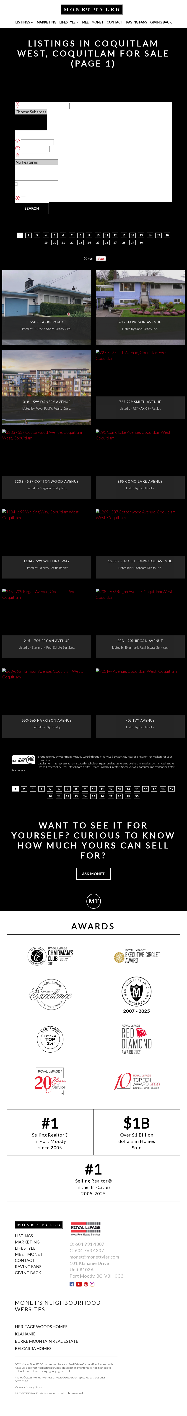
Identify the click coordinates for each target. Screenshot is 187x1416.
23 (80, 242)
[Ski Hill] (36, 172)
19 (46, 242)
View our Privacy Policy (28, 1387)
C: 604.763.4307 (87, 1250)
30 (141, 242)
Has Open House (33, 183)
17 (158, 235)
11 (106, 235)
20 (54, 242)
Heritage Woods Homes (41, 1326)
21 (63, 242)
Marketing (46, 22)
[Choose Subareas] (31, 111)
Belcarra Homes (33, 1348)
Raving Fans (136, 22)
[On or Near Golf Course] (36, 177)
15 (141, 235)
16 (150, 235)
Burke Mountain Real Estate (46, 1341)
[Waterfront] (36, 167)
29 (132, 242)
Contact (115, 22)
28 (124, 242)
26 (106, 242)
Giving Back (161, 22)
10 (98, 235)
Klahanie (25, 1333)
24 (89, 242)
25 (98, 242)
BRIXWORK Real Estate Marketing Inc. (38, 1393)
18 (167, 235)
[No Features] (36, 162)
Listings (23, 22)
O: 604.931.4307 (87, 1244)
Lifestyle (67, 22)
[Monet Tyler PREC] (92, 9)
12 (115, 235)
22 (72, 242)
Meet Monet (93, 22)
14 (132, 235)
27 (115, 242)
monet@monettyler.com (94, 1256)
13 (124, 235)
